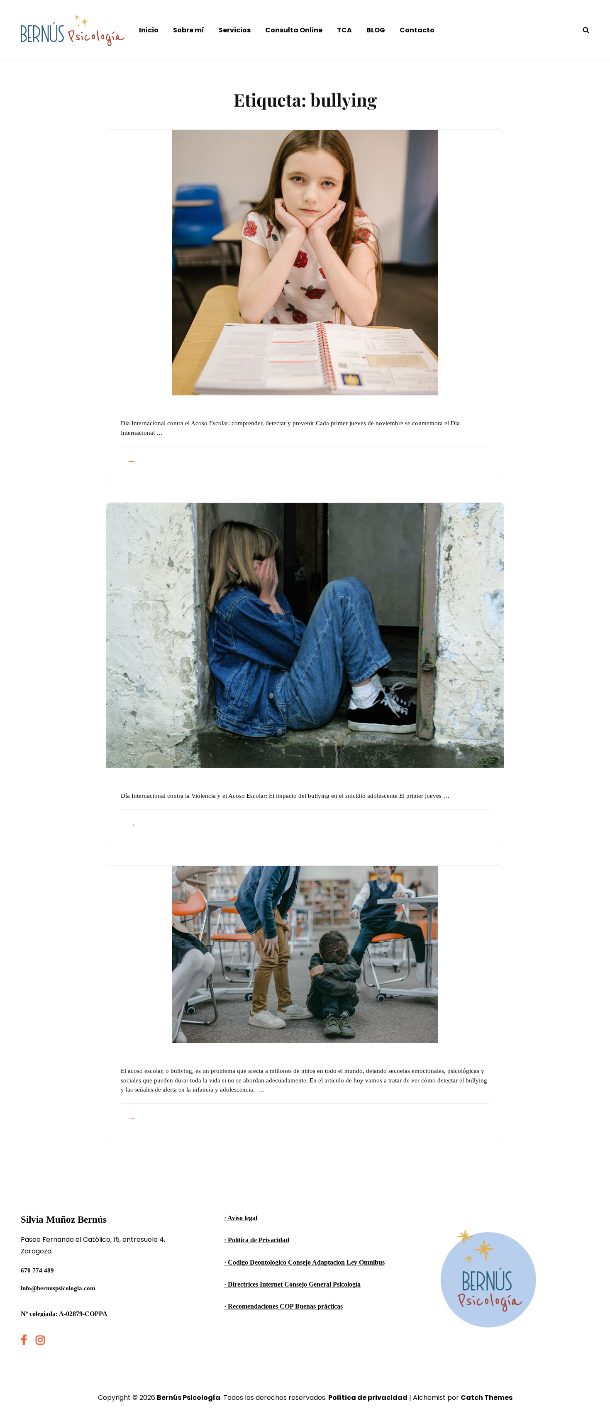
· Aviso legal (240, 1217)
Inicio (149, 30)
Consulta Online (293, 30)
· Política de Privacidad (256, 1239)
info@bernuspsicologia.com (58, 1288)
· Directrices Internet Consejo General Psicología (292, 1284)
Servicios (235, 30)
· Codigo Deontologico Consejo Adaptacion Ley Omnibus (304, 1262)
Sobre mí (188, 30)
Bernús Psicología (188, 1397)
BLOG (375, 30)
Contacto (417, 30)
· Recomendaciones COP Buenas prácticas (283, 1306)
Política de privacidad (367, 1397)
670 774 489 (37, 1270)
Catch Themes (486, 1397)
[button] (592, 11)
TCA (344, 30)
